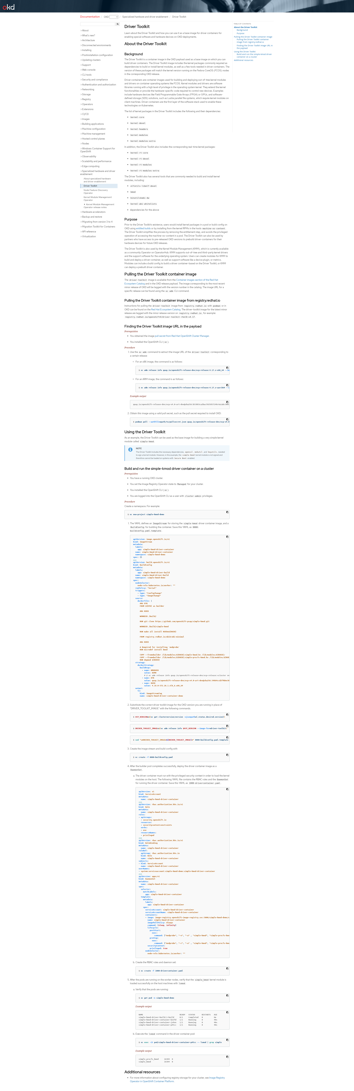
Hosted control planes (93, 138)
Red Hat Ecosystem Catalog (165, 309)
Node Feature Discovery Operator (96, 191)
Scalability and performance (96, 161)
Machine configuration (94, 128)
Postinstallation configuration (97, 55)
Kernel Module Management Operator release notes (99, 206)
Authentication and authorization (99, 84)
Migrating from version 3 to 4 (97, 221)
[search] (117, 24)
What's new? (88, 35)
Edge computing (90, 166)
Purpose (240, 33)
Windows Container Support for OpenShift (97, 150)
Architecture (88, 40)
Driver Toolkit (90, 185)
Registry (86, 99)
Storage (86, 94)
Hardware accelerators (94, 211)
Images (86, 119)
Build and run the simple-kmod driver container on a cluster (254, 55)
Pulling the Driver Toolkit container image (253, 36)
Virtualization (89, 236)
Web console (88, 69)
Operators (87, 104)
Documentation (90, 16)
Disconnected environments (96, 45)
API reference (89, 231)
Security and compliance (95, 79)
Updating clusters (91, 59)
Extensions (87, 109)
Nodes (85, 143)
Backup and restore (92, 216)
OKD (106, 16)
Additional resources (243, 60)
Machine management (93, 133)
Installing (86, 50)
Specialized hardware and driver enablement (145, 16)
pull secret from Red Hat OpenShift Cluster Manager (182, 335)
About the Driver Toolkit (245, 27)
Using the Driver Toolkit (245, 51)
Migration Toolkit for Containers (98, 226)
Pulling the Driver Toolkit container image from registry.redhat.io (253, 40)
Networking (88, 89)
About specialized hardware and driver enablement (97, 180)
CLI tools (87, 74)
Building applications (93, 123)
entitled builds (143, 228)
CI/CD (85, 114)
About (85, 30)
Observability (89, 156)
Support (86, 64)
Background (242, 30)
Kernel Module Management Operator (98, 199)
